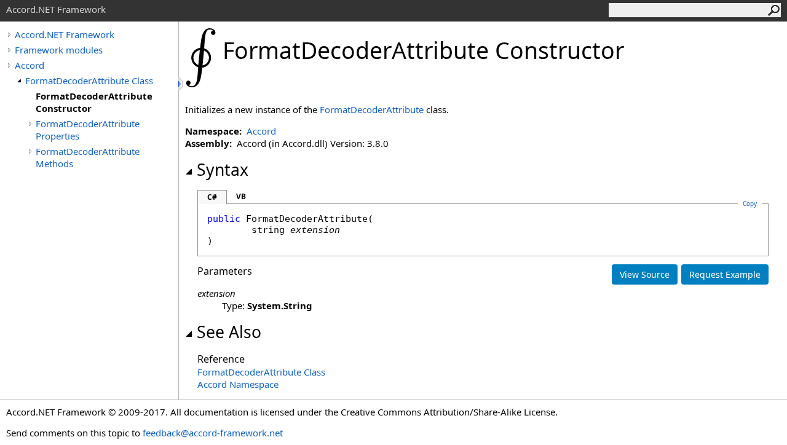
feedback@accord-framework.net (213, 433)
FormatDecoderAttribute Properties (88, 129)
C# (212, 197)
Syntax (222, 170)
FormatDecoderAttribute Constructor (94, 102)
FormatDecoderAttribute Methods (88, 157)
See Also (229, 332)
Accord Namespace (238, 384)
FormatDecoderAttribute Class (89, 80)
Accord (29, 65)
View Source (645, 274)
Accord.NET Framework (64, 34)
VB (241, 196)
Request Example (725, 274)
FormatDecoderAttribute (372, 109)
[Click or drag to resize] (181, 84)
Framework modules (59, 50)
